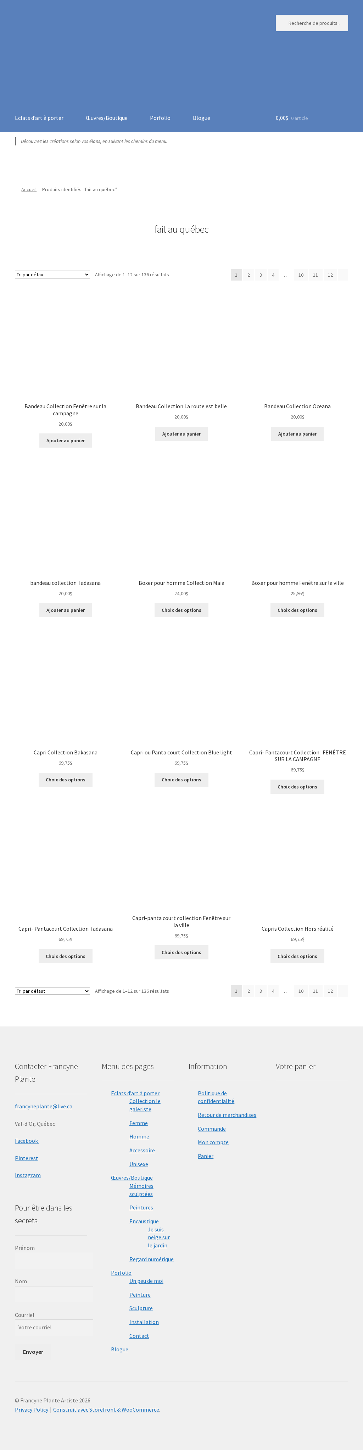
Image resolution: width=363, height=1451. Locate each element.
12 (330, 275)
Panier (205, 1155)
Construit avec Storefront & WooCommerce (106, 1409)
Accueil (29, 189)
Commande (212, 1128)
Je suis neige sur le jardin (159, 1237)
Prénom (25, 1247)
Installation (144, 1321)
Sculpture (141, 1308)
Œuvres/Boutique (107, 117)
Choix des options (181, 610)
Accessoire (142, 1150)
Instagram (28, 1175)
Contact (139, 1335)
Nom (21, 1281)
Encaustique (144, 1221)
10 (300, 275)
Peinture (140, 1294)
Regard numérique (151, 1259)
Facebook (27, 1140)
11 (315, 275)
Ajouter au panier (65, 440)
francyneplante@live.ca (43, 1106)
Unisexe (138, 1164)
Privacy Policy (31, 1409)
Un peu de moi (146, 1280)
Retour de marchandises (227, 1114)
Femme (138, 1122)
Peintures (141, 1207)
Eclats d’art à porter (39, 117)
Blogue (201, 117)
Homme (139, 1136)
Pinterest (26, 1158)
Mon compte (213, 1142)
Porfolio (160, 117)
